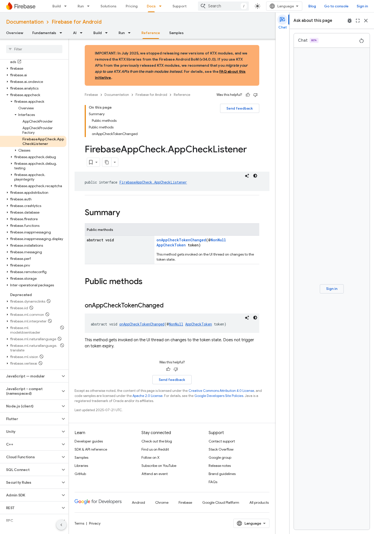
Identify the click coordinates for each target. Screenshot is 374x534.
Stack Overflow (221, 449)
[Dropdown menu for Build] (67, 6)
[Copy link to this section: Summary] (125, 213)
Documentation (25, 22)
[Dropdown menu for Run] (90, 6)
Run (81, 6)
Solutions (108, 6)
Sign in (362, 6)
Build (56, 6)
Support (179, 6)
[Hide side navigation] (61, 525)
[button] (33, 68)
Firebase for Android (77, 22)
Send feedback (239, 108)
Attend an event (154, 473)
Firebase (91, 95)
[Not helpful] (255, 95)
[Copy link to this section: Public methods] (147, 282)
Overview (14, 33)
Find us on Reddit (155, 449)
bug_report (350, 21)
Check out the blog (156, 441)
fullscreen (358, 21)
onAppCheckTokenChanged (181, 240)
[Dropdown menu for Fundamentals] (62, 33)
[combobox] (223, 6)
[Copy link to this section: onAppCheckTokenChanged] (169, 306)
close (366, 21)
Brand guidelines (222, 473)
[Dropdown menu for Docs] (162, 6)
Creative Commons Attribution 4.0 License (221, 391)
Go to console (336, 6)
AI (75, 33)
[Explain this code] (247, 176)
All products (259, 502)
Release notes (220, 465)
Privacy (94, 523)
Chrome (161, 502)
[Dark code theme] (255, 176)
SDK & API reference (91, 449)
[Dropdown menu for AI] (83, 33)
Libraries (81, 465)
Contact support (222, 441)
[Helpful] (248, 95)
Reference (150, 33)
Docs (151, 6)
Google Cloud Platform (220, 502)
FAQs (213, 482)
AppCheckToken (171, 245)
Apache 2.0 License (148, 396)
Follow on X (150, 457)
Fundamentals (44, 33)
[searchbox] (34, 49)
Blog (312, 6)
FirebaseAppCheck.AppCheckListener (153, 182)
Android (138, 502)
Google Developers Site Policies (218, 396)
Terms (79, 523)
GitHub (80, 473)
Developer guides (89, 441)
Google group (220, 457)
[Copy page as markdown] (106, 162)
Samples (176, 33)
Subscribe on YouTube (158, 465)
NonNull (218, 240)
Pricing (132, 6)
